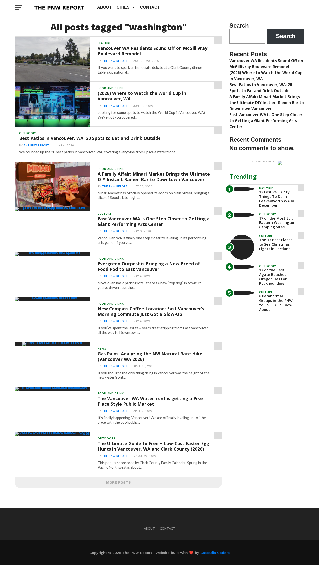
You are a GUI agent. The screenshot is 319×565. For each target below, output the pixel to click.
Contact (150, 7)
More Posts (118, 482)
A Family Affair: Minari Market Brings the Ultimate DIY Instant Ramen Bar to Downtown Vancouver (266, 102)
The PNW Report (115, 61)
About (104, 7)
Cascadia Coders (215, 553)
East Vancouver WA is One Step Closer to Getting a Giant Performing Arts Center (265, 120)
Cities (123, 7)
